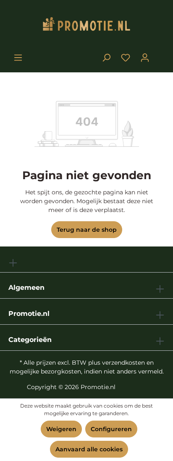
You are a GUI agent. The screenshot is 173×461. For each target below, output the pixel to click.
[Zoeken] (106, 58)
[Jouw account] (145, 58)
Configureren (111, 429)
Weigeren (61, 429)
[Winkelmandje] (160, 54)
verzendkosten (123, 362)
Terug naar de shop (87, 229)
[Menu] (18, 58)
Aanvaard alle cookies (89, 449)
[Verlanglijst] (125, 58)
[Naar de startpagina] (86, 26)
